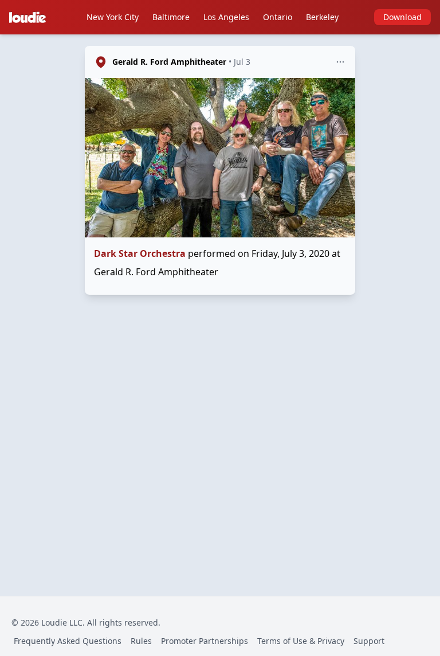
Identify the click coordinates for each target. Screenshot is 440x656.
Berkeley (322, 16)
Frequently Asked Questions (67, 640)
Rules (141, 640)
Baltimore (171, 16)
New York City (113, 16)
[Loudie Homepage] (29, 17)
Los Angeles (226, 16)
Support (368, 640)
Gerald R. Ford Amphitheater (169, 61)
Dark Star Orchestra (140, 253)
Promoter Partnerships (204, 640)
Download (402, 16)
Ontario (277, 16)
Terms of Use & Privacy (300, 640)
